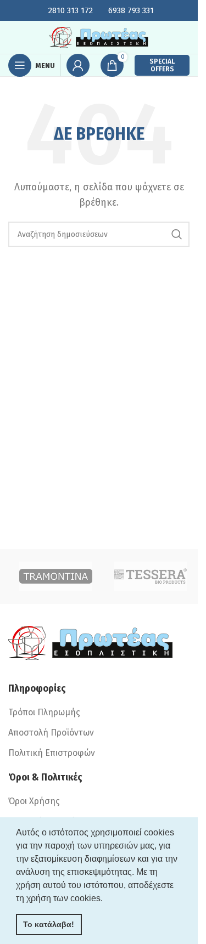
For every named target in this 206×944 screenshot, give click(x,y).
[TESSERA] (150, 576)
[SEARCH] (177, 234)
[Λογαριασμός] (78, 65)
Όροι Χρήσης (34, 801)
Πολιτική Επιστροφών (51, 753)
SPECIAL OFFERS (162, 65)
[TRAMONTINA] (55, 576)
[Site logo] (98, 36)
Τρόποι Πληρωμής (44, 712)
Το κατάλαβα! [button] (48, 924)
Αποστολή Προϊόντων (51, 732)
